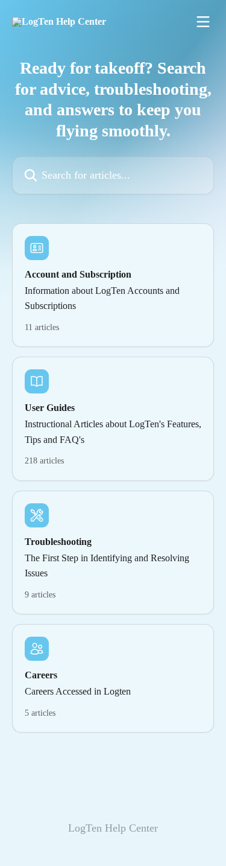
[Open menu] (203, 21)
